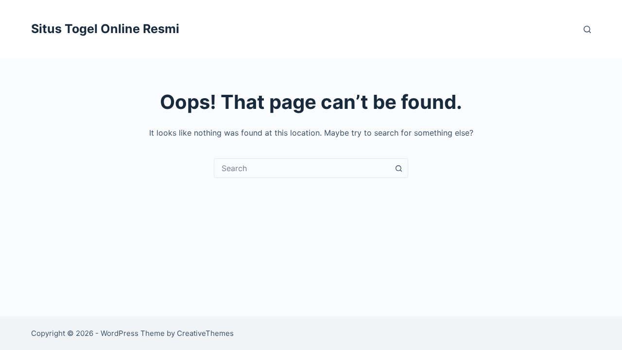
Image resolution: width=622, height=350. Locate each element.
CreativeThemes (205, 333)
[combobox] (301, 168)
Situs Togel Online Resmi (105, 28)
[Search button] (398, 168)
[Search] (587, 29)
